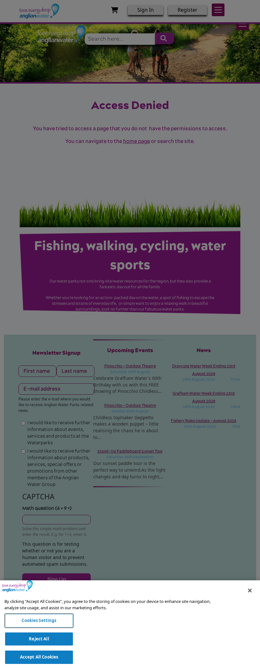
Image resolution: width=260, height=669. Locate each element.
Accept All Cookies (39, 657)
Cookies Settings (39, 620)
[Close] (250, 590)
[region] (130, 624)
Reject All (39, 639)
